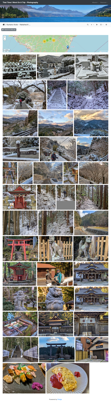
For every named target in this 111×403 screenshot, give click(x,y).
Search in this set (9, 29)
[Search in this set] (88, 24)
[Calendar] (101, 24)
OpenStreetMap (104, 51)
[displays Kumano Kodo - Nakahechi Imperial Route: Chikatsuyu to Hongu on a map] (106, 24)
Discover (103, 2)
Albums (94, 2)
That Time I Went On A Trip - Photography (20, 2)
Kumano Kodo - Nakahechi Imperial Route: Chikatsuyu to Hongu (19, 25)
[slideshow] (97, 24)
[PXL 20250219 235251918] (68, 47)
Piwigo (59, 399)
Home (4, 24)
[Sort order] (92, 24)
